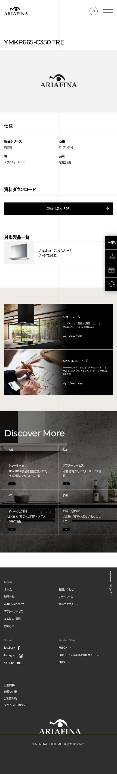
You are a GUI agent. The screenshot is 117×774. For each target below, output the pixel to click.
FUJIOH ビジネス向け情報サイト (76, 655)
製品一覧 (9, 597)
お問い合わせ (66, 589)
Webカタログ (66, 604)
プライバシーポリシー (16, 705)
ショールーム (65, 597)
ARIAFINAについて (14, 604)
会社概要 (9, 685)
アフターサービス (13, 611)
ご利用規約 (10, 698)
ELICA (62, 662)
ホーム (8, 589)
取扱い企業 (10, 691)
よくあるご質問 (12, 619)
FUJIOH (63, 647)
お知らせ (9, 626)
